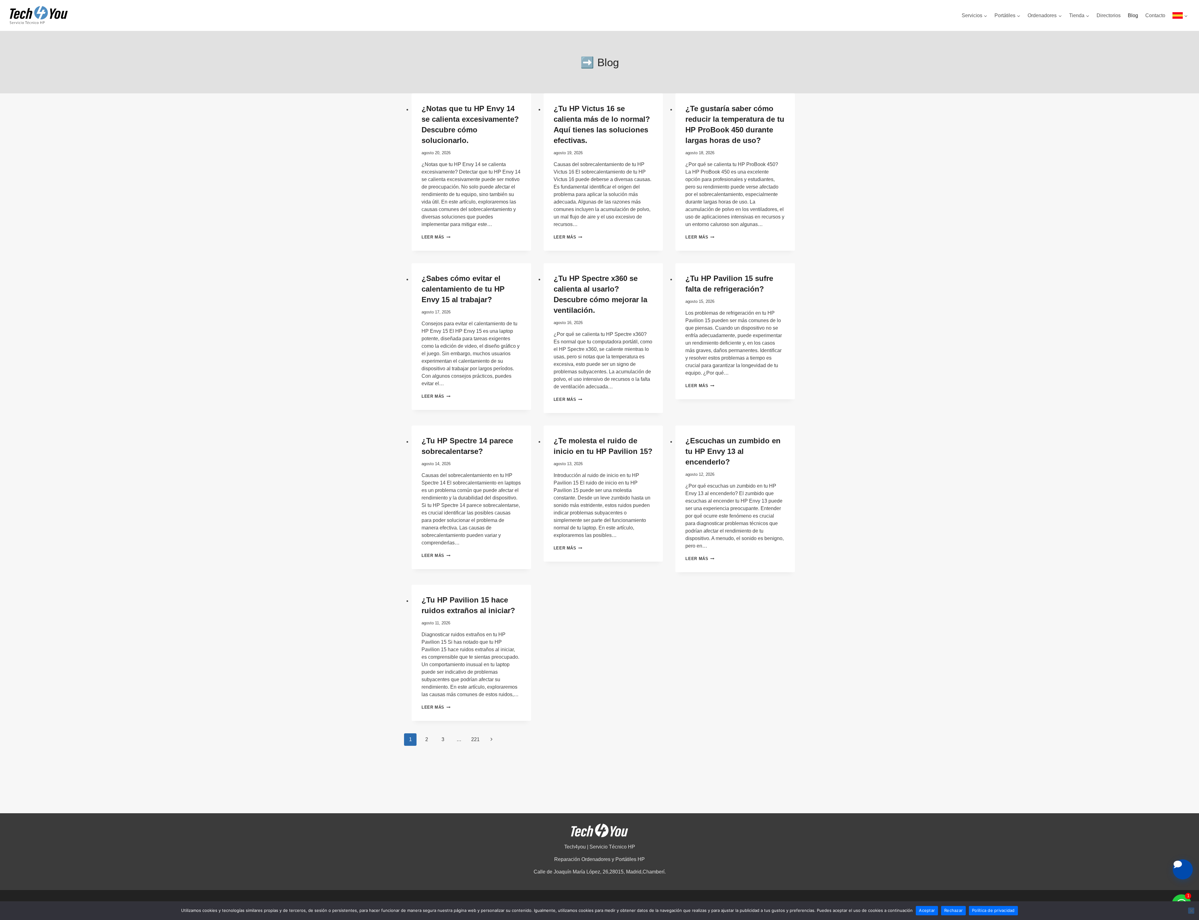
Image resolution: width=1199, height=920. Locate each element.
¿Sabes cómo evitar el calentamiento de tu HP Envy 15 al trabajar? (463, 289)
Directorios (1109, 15)
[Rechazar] (1191, 911)
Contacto (1155, 15)
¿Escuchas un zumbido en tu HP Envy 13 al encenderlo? (733, 451)
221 (475, 739)
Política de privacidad (993, 910)
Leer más (436, 237)
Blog (1133, 15)
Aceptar (927, 910)
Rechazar (953, 910)
